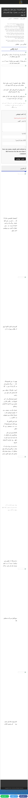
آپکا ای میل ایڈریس (20, 140)
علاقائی (17, 44)
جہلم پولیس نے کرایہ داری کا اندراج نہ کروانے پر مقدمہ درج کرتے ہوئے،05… (14, 105)
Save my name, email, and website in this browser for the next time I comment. (14, 151)
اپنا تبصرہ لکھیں (22, 121)
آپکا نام (24, 133)
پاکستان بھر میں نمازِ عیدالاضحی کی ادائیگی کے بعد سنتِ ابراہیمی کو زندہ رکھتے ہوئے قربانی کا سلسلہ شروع (9, 437)
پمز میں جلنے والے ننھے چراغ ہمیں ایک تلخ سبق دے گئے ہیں (9, 507)
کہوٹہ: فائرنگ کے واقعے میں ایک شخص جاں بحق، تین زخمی (10, 392)
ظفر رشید (22, 18)
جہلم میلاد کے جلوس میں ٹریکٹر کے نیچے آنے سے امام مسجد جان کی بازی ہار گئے (10, 563)
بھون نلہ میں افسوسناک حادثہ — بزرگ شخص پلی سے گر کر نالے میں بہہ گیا (10, 384)
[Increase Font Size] (4, 19)
